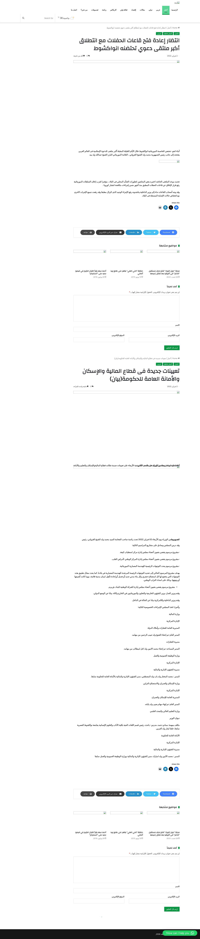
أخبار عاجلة (168, 34)
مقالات (142, 10)
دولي (150, 10)
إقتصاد (133, 10)
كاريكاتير (113, 10)
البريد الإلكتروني (174, 335)
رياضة (104, 10)
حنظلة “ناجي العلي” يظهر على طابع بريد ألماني (127, 272)
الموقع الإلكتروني (118, 335)
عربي (158, 10)
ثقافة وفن (123, 10)
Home (175, 28)
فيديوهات (94, 10)
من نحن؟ (84, 10)
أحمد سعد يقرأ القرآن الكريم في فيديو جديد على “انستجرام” (90, 272)
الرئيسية (174, 10)
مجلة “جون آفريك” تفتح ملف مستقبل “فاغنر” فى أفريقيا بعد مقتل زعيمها (164, 272)
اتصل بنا (74, 10)
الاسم (177, 325)
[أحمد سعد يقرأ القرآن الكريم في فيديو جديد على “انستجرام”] (89, 259)
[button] (180, 933)
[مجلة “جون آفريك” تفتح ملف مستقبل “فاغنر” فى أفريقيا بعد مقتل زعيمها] (163, 259)
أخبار (166, 10)
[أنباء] (177, 2)
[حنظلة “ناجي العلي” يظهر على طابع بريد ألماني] (126, 259)
